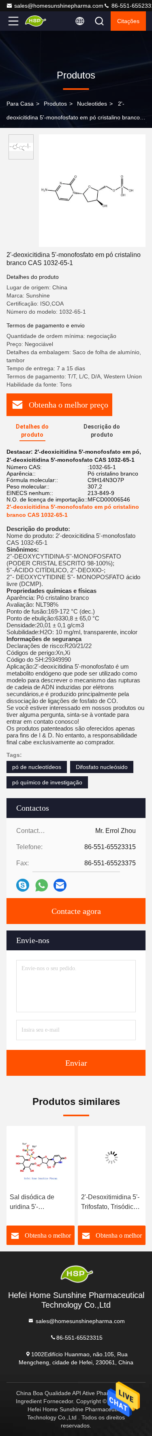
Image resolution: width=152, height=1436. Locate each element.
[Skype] (22, 885)
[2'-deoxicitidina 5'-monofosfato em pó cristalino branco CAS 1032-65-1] (92, 190)
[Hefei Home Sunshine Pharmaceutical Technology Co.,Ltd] (40, 21)
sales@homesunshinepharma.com (58, 5)
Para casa (20, 103)
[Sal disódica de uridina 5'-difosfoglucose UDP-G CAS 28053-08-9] (40, 1157)
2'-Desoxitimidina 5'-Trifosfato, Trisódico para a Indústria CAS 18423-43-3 (111, 1203)
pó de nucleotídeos (36, 767)
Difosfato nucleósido (102, 767)
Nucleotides (92, 103)
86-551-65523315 (79, 1337)
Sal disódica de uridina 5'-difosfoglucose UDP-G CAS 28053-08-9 (39, 1203)
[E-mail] (60, 885)
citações (128, 21)
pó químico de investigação (47, 782)
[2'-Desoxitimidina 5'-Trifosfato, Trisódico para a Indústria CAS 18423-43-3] (112, 1157)
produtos (55, 103)
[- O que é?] (41, 885)
